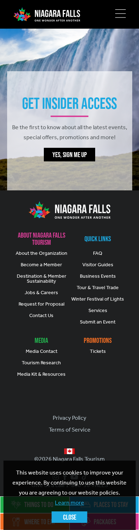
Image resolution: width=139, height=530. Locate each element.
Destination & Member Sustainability (41, 278)
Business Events (98, 276)
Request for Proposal (42, 304)
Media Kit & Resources (41, 374)
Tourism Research (41, 363)
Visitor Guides (97, 265)
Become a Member (41, 265)
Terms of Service (70, 429)
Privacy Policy (69, 417)
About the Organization (41, 253)
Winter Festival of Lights (97, 299)
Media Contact (41, 351)
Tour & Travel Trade (98, 288)
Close (69, 517)
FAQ (97, 253)
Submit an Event (97, 322)
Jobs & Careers (41, 293)
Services (97, 310)
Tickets (98, 351)
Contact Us (41, 315)
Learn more (69, 502)
